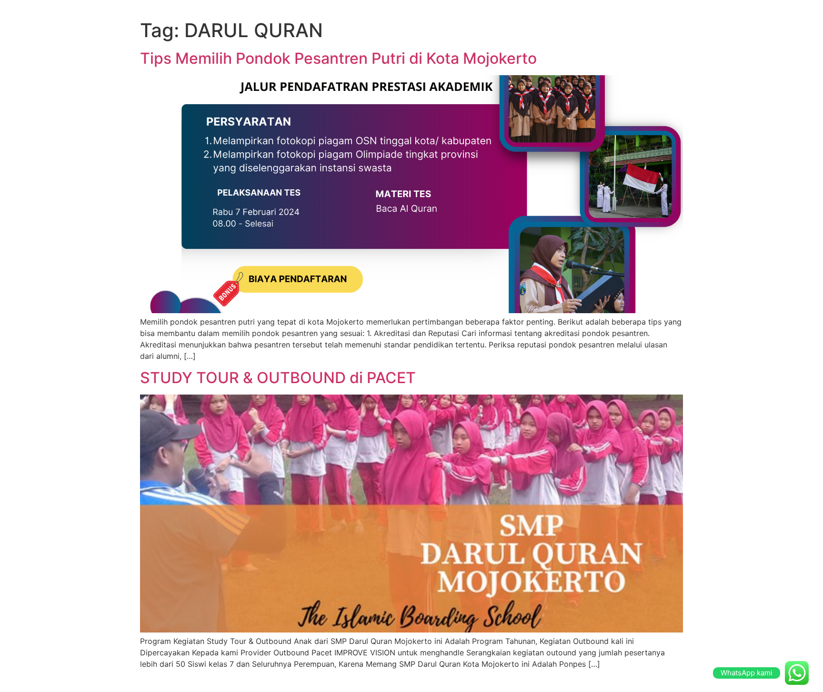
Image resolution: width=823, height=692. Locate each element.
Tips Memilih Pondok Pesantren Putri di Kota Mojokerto (338, 58)
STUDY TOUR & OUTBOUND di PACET (278, 377)
